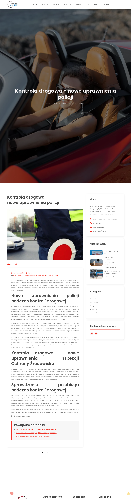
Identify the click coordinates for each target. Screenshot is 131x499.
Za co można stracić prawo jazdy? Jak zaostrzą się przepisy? (36, 433)
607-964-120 (97, 223)
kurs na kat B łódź (54, 276)
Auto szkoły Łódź (18, 276)
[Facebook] (91, 333)
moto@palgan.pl (98, 227)
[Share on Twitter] (48, 453)
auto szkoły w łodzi (31, 276)
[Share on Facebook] (43, 453)
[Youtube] (96, 333)
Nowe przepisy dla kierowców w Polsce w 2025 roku (33, 436)
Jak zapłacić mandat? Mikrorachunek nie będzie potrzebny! (36, 429)
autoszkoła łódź (43, 276)
